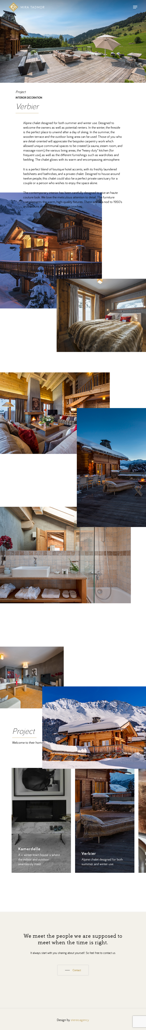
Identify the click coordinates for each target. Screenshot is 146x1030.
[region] (73, 820)
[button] (135, 7)
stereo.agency (80, 1020)
